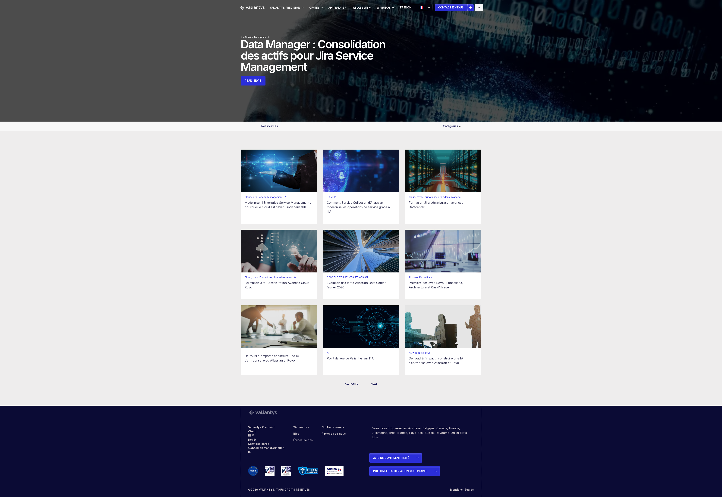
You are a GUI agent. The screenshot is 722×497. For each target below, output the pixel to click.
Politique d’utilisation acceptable (400, 471)
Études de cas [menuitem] (303, 440)
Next (374, 383)
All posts (351, 383)
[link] (252, 7)
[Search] (479, 7)
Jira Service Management (255, 37)
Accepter (673, 483)
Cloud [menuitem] (252, 431)
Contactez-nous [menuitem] (333, 427)
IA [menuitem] (249, 452)
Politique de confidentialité (598, 464)
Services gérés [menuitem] (258, 443)
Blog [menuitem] (296, 433)
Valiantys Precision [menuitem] (261, 427)
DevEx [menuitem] (252, 439)
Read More (253, 80)
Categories (451, 126)
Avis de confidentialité (391, 457)
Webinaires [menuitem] (301, 427)
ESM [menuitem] (251, 435)
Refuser (699, 483)
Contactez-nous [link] (451, 7)
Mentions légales (462, 489)
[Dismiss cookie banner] (710, 450)
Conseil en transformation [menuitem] (266, 447)
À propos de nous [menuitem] (334, 433)
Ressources (269, 126)
